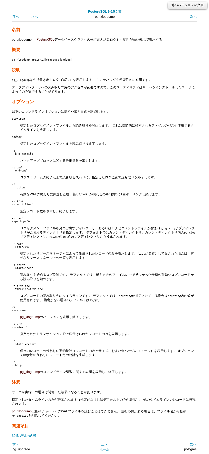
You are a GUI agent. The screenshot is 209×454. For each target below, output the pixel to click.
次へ (193, 16)
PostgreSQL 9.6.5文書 (104, 11)
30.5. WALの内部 (24, 435)
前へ (15, 16)
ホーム (104, 449)
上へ (34, 16)
